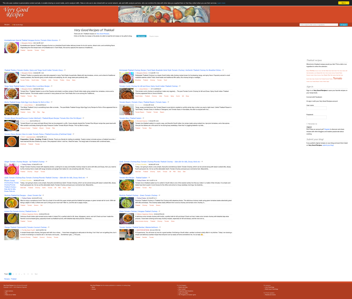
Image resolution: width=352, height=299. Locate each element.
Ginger (36, 171)
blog (6, 293)
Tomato (37, 50)
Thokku (62, 80)
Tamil (165, 80)
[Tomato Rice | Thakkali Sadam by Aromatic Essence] (126, 125)
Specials (29, 50)
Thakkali (22, 50)
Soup (342, 75)
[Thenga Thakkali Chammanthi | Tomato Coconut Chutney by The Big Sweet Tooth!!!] (11, 234)
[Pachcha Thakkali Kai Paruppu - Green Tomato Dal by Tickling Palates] (11, 202)
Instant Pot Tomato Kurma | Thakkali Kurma (20, 211)
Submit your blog (182, 287)
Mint (321, 73)
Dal (41, 205)
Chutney (152, 80)
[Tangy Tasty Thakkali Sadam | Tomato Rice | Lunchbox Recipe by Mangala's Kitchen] (11, 93)
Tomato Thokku (24, 80)
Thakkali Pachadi (325, 79)
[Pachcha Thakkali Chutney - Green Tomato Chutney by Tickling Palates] (126, 202)
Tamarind (317, 79)
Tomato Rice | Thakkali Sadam (130, 118)
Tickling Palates (26, 164)
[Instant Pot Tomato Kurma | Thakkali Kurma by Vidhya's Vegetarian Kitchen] (11, 218)
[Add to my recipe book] (59, 40)
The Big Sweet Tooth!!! (28, 230)
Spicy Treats (25, 121)
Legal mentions (9, 291)
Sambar (144, 237)
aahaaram (140, 105)
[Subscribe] (21, 43)
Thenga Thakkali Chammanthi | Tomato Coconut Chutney (25, 227)
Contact (94, 289)
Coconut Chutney (25, 237)
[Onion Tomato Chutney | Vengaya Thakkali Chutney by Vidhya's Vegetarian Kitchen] (126, 218)
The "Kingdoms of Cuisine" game (187, 295)
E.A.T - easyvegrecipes (29, 137)
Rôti (34, 112)
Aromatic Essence (142, 121)
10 (24, 274)
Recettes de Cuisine (270, 295)
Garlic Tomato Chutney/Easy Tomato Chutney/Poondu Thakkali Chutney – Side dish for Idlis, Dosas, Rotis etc (159, 161)
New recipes (141, 36)
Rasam (162, 112)
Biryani (42, 128)
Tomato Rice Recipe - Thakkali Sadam (133, 177)
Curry (29, 112)
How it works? (182, 289)
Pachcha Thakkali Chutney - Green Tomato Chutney (138, 195)
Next (36, 274)
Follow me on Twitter (10, 295)
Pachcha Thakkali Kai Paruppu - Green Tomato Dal (22, 195)
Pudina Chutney (317, 75)
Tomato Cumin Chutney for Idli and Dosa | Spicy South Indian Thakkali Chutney (148, 86)
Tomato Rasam (139, 112)
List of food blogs (269, 287)
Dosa (187, 96)
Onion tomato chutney (141, 221)
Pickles (340, 73)
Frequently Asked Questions (185, 291)
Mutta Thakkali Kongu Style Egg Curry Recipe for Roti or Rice (26, 102)
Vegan (327, 81)
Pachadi (337, 73)
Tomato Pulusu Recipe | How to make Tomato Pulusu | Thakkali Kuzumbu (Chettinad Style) (37, 134)
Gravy (68, 80)
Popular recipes (153, 36)
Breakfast (138, 80)
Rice (35, 96)
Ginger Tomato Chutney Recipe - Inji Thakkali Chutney (24, 161)
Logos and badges (183, 293)
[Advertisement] (174, 54)
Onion (43, 50)
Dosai (330, 70)
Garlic (159, 171)
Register (327, 129)
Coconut (42, 237)
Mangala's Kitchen (27, 43)
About (93, 287)
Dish (184, 171)
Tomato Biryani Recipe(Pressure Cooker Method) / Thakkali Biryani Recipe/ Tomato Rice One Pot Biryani (42, 118)
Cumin (178, 96)
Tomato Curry (309, 81)
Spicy (73, 80)
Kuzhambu (311, 73)
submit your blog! (328, 145)
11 (28, 274)
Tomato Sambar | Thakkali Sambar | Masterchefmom (138, 227)
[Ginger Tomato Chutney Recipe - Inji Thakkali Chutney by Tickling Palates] (11, 169)
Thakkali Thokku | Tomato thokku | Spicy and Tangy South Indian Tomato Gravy (33, 70)
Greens (36, 205)
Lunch (315, 73)
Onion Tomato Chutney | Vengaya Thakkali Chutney (138, 211)
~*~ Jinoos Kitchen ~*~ (143, 89)
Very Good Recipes (103, 34)
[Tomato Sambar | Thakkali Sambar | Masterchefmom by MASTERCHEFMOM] (126, 234)
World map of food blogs (271, 289)
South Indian (35, 80)
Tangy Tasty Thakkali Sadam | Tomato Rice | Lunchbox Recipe (26, 86)
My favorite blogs (18, 25)
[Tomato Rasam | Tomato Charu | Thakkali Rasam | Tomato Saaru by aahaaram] (126, 109)
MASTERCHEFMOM (143, 230)
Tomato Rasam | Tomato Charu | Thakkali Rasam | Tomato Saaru (142, 102)
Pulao (322, 75)
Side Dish (138, 171)
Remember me (312, 124)
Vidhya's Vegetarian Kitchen (30, 214)
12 (32, 274)
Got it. (344, 3)
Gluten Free (336, 70)
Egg (43, 112)
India (49, 80)
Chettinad (23, 144)
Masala (318, 73)
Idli (183, 96)
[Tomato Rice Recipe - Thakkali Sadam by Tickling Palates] (126, 185)
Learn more (221, 3)
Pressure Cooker (25, 128)
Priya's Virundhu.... (142, 164)
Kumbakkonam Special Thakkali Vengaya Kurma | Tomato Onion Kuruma (30, 40)
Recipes (6, 24)
